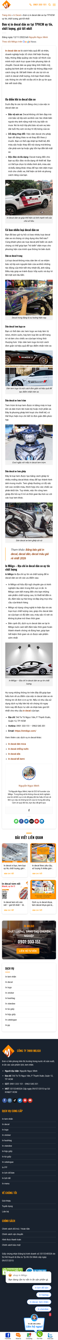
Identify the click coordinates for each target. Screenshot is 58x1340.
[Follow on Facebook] (4, 1100)
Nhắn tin (18, 1338)
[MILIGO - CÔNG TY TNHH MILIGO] (13, 4)
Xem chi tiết (9, 874)
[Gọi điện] (40, 1334)
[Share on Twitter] (26, 821)
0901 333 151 (40, 4)
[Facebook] (29, 810)
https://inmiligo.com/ (25, 730)
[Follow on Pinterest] (25, 1100)
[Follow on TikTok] (15, 1100)
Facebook (8, 1338)
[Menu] (54, 4)
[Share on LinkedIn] (42, 821)
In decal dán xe (12, 50)
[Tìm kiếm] (49, 4)
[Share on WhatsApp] (16, 821)
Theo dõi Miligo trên (12, 41)
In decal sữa (14, 753)
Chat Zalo (50, 1338)
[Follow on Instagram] (9, 1100)
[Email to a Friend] (31, 821)
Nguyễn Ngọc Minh (38, 37)
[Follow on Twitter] (20, 1100)
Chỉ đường (29, 1338)
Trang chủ (6, 15)
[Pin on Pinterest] (36, 821)
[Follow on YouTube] (30, 1100)
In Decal (17, 15)
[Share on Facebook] (21, 821)
